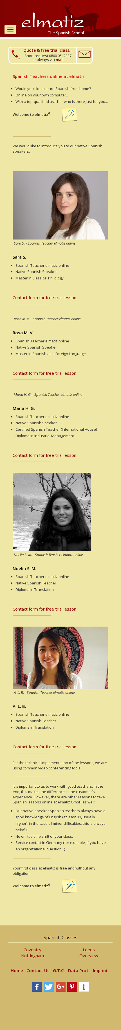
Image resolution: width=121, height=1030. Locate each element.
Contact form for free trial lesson (44, 297)
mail (60, 59)
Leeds (89, 949)
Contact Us (38, 970)
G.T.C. (59, 970)
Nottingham (32, 955)
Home (17, 970)
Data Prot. (78, 970)
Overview (88, 955)
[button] (37, 987)
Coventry (32, 949)
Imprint (100, 970)
